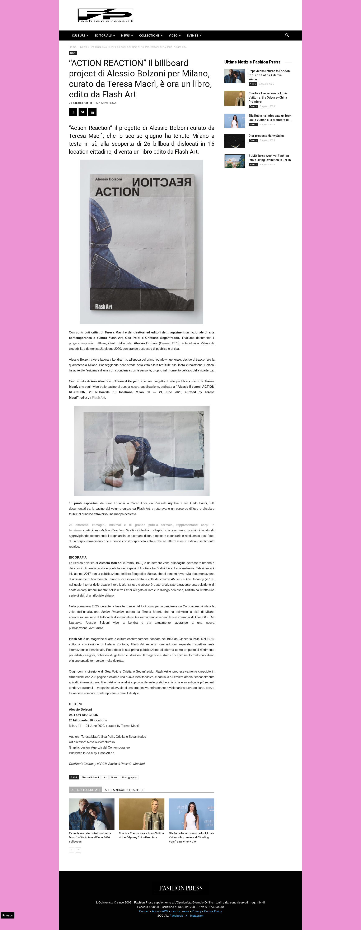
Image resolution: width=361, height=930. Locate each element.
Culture (78, 35)
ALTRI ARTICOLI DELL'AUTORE (124, 790)
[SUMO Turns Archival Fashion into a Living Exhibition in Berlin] (234, 161)
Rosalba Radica (82, 102)
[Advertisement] (255, 241)
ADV (165, 911)
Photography (129, 777)
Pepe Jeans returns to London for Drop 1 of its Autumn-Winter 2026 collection (90, 837)
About (156, 911)
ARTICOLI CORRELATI (85, 790)
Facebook (176, 915)
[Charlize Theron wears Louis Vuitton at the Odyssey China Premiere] (141, 814)
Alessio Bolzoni (90, 777)
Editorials (103, 35)
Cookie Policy (213, 911)
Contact (144, 911)
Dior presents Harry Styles (267, 135)
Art (105, 777)
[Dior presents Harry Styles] (234, 141)
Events (192, 35)
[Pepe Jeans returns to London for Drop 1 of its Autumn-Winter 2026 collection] (91, 814)
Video (173, 35)
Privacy (196, 911)
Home (72, 47)
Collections (149, 35)
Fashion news (180, 911)
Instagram (196, 915)
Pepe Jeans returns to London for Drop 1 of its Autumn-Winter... (269, 75)
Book (114, 777)
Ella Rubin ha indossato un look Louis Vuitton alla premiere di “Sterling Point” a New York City (191, 837)
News (125, 35)
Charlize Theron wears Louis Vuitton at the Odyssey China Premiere (268, 97)
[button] (287, 36)
